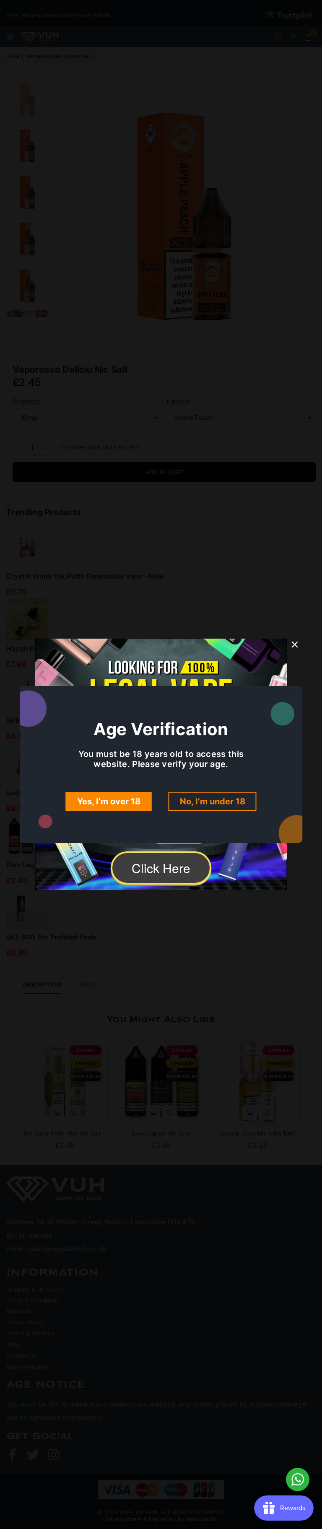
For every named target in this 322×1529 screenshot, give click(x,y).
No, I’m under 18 (212, 801)
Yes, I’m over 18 (108, 801)
